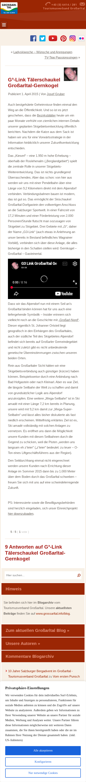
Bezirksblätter (46, 115)
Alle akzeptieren (43, 750)
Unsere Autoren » (23, 643)
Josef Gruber (56, 94)
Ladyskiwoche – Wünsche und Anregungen (42, 52)
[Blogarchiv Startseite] (15, 8)
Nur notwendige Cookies (43, 773)
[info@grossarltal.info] (82, 4)
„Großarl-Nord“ (68, 320)
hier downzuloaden (20, 513)
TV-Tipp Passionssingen (60, 57)
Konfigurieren (43, 761)
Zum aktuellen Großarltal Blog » (37, 630)
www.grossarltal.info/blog (53, 613)
